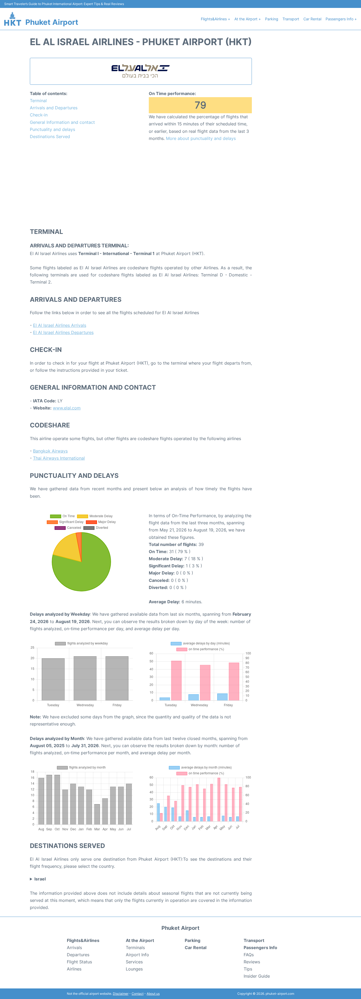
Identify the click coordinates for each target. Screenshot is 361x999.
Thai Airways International (59, 458)
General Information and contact (62, 122)
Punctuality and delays (52, 129)
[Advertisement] (141, 184)
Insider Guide (257, 976)
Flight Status (79, 961)
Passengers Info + (341, 19)
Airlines (74, 969)
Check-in (39, 114)
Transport (291, 19)
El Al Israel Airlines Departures (63, 332)
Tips (248, 969)
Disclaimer (120, 994)
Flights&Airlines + (215, 19)
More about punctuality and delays (201, 138)
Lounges (134, 969)
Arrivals (74, 947)
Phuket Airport (51, 22)
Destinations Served (50, 136)
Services (134, 961)
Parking (271, 19)
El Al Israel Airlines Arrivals (59, 325)
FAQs (249, 954)
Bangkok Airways (50, 451)
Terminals (135, 947)
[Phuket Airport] (12, 19)
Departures (78, 954)
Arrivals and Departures (53, 107)
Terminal (38, 100)
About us (153, 994)
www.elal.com (67, 408)
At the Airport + (247, 19)
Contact (138, 994)
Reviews (252, 961)
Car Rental (312, 19)
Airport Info (137, 954)
